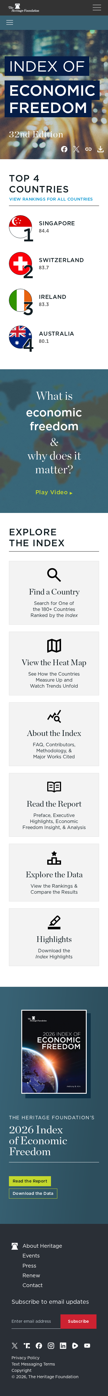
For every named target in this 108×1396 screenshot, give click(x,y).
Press (29, 1266)
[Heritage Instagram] (51, 1346)
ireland (53, 297)
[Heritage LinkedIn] (63, 1346)
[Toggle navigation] (97, 8)
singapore (57, 223)
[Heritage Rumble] (75, 1346)
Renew (31, 1275)
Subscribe (78, 1321)
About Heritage (42, 1246)
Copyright (22, 1370)
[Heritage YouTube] (87, 1346)
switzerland (61, 260)
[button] (100, 149)
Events (31, 1256)
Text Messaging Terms (33, 1364)
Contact (32, 1285)
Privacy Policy (25, 1358)
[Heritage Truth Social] (27, 1346)
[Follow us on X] (15, 1346)
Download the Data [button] (33, 1193)
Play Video (54, 492)
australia (56, 333)
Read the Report (30, 1181)
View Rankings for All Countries (51, 199)
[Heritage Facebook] (39, 1346)
